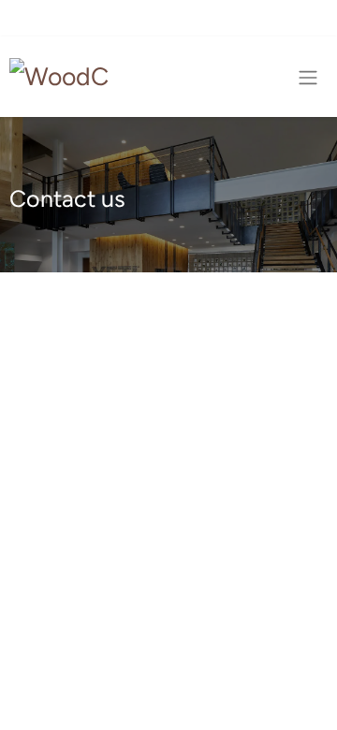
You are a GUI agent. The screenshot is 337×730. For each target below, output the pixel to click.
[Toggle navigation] (308, 77)
